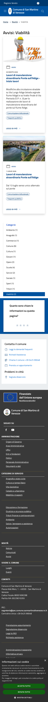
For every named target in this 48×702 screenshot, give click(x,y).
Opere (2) (10, 262)
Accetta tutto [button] (24, 686)
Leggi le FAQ (11, 633)
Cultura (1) (10, 251)
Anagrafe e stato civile (15, 478)
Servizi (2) (10, 272)
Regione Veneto (10, 3)
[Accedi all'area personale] (38, 3)
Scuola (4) (10, 267)
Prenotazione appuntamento (18, 625)
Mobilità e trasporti (14, 494)
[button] (24, 697)
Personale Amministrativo (17, 462)
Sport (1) (10, 283)
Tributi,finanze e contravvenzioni (20, 515)
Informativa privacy (14, 653)
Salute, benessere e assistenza (19, 523)
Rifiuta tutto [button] (24, 692)
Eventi (9, 572)
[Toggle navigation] (5, 10)
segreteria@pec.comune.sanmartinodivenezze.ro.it (24, 610)
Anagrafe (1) (11, 235)
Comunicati (11, 552)
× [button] (45, 661)
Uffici (8, 449)
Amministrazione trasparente (18, 649)
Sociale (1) (10, 278)
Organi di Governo (14, 441)
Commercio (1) (12, 240)
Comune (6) (11, 246)
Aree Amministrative (15, 445)
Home (5, 21)
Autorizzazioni (12, 527)
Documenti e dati (13, 466)
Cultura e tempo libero (15, 482)
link (10, 681)
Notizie (9, 548)
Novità (15, 21)
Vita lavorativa (12, 486)
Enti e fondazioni (13, 453)
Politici (9, 458)
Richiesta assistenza (15, 637)
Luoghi (9, 567)
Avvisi (14, 67)
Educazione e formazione (17, 507)
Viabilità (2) (11, 294)
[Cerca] (42, 11)
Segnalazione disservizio (16, 629)
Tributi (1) (10, 288)
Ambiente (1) (11, 229)
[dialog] (24, 680)
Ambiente (10, 519)
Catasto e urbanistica (15, 490)
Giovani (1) (10, 256)
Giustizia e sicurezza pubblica (18, 511)
